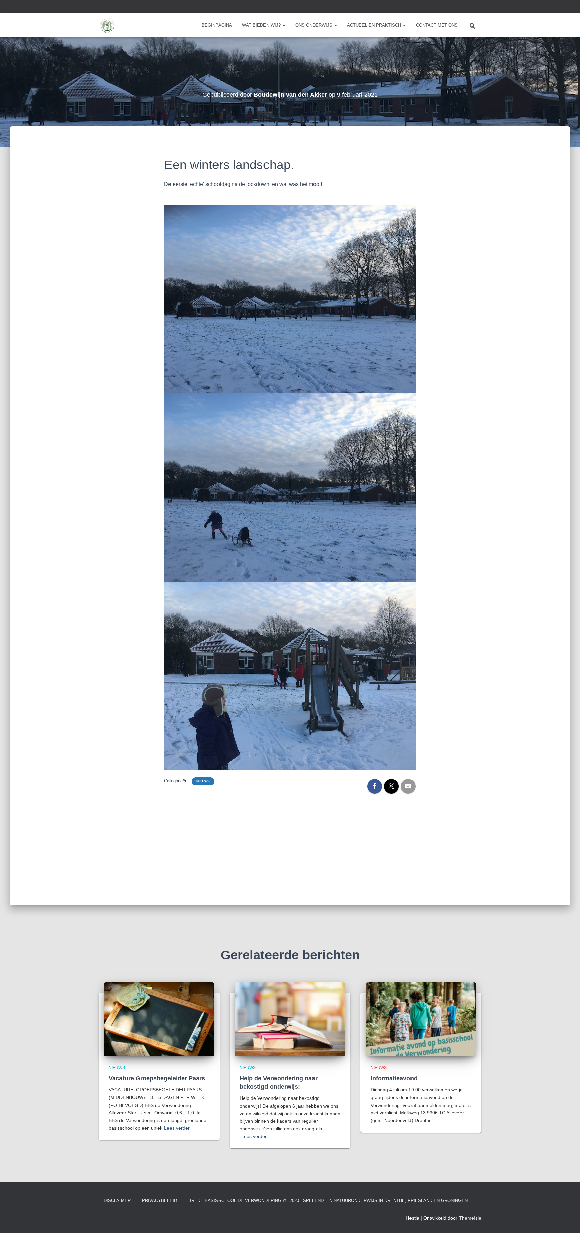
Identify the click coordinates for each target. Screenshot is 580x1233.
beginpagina (217, 25)
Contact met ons (437, 25)
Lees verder (177, 1128)
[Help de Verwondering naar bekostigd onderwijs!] (290, 1018)
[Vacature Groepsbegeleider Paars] (159, 1018)
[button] (283, 25)
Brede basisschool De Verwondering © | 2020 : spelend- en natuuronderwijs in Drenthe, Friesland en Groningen (328, 1200)
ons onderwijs (314, 25)
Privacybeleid (159, 1200)
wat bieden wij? (262, 25)
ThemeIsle (470, 1218)
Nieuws (203, 781)
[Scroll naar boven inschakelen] (566, 1219)
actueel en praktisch (374, 25)
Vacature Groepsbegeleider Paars (157, 1078)
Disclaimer (117, 1200)
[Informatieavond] (421, 1018)
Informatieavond (394, 1078)
